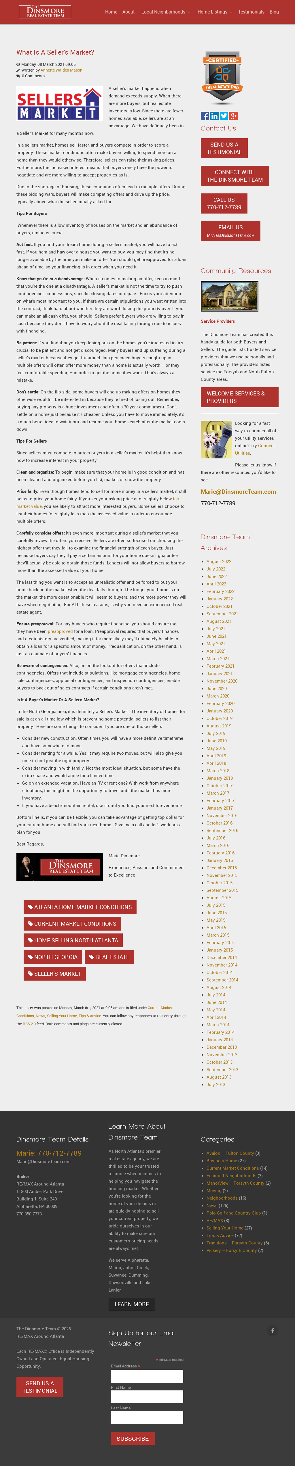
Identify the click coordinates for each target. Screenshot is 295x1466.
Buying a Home (222, 1160)
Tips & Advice (90, 1015)
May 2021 (216, 643)
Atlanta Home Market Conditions (83, 907)
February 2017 (221, 800)
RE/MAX (215, 1220)
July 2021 (216, 628)
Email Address (125, 1366)
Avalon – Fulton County (230, 1153)
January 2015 (220, 950)
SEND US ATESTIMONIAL (224, 148)
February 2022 (221, 591)
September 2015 (222, 890)
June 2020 (217, 688)
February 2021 (221, 666)
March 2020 (218, 696)
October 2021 (219, 606)
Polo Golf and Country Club (234, 1213)
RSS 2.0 (29, 1023)
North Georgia (55, 957)
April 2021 (216, 651)
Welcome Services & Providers (236, 397)
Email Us (230, 231)
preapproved (60, 631)
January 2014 (220, 1039)
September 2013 (222, 1069)
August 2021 (219, 621)
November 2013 (222, 1054)
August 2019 (219, 726)
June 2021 (217, 636)
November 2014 (222, 965)
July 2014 (216, 995)
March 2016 (218, 845)
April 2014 (216, 1017)
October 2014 (219, 972)
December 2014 (222, 957)
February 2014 (221, 1032)
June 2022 (217, 576)
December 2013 (222, 1047)
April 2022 (216, 584)
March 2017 (218, 793)
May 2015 (216, 920)
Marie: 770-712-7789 (49, 1153)
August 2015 (219, 897)
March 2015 (218, 935)
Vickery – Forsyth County (232, 1250)
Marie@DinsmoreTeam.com (238, 491)
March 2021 (218, 658)
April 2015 (216, 927)
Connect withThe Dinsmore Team (235, 175)
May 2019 (216, 748)
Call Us (224, 203)
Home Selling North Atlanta (76, 940)
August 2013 (219, 1077)
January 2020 (220, 711)
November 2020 (222, 681)
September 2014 (222, 980)
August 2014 (219, 987)
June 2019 (217, 740)
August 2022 (219, 561)
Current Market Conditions (75, 923)
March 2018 (218, 770)
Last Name (121, 1408)
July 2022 (216, 569)
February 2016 (221, 853)
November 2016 (222, 815)
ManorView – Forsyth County (235, 1183)
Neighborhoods (222, 1198)
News (40, 1015)
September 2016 (222, 830)
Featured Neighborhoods (231, 1175)
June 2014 (217, 1002)
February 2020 (221, 703)
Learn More (132, 1304)
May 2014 (216, 1009)
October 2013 (219, 1062)
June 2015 (217, 912)
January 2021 (220, 673)
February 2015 (221, 942)
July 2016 (216, 838)
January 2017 (220, 808)
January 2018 (220, 778)
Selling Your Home (62, 1015)
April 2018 (216, 763)
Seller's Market (57, 973)
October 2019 (219, 718)
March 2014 (218, 1024)
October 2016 (219, 823)
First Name (121, 1387)
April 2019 (216, 755)
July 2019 (216, 733)
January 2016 (220, 860)
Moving (214, 1190)
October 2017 (219, 785)
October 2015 (219, 882)
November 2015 (222, 875)
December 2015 (222, 868)
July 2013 (216, 1084)
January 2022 (220, 599)
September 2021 (222, 613)
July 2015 (216, 905)
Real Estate (112, 957)
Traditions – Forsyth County (235, 1243)
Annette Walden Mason (61, 70)
